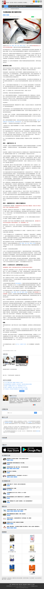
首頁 (3, 6)
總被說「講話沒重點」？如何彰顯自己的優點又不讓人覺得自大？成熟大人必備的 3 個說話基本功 (23, 526)
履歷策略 (8, 464)
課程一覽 (13, 6)
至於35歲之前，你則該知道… (12, 471)
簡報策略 (10, 489)
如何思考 (17, 468)
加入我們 (33, 584)
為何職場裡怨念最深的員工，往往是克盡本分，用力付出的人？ (17, 475)
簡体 (41, 6)
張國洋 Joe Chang (12, 16)
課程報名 (17, 6)
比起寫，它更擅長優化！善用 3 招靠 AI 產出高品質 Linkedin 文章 (15, 387)
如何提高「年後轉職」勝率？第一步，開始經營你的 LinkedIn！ (15, 385)
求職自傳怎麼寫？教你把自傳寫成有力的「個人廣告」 (16, 462)
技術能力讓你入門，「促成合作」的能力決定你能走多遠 (16, 484)
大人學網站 (30, 422)
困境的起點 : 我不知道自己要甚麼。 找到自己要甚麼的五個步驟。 (18, 458)
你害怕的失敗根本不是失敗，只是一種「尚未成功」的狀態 (17, 509)
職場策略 (8, 485)
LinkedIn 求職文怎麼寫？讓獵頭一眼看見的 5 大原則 (13, 382)
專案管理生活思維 (8, 422)
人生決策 (11, 468)
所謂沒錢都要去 (18, 283)
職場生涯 (8, 8)
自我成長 (11, 523)
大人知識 (5, 6)
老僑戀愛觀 (8, 515)
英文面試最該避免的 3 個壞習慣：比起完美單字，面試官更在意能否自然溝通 (18, 384)
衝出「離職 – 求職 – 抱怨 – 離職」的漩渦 (17, 45)
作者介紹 (10, 6)
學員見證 (24, 6)
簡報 (7, 489)
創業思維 (14, 468)
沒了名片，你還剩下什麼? (21, 344)
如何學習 (8, 519)
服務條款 (29, 584)
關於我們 (20, 6)
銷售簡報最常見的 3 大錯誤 (11, 488)
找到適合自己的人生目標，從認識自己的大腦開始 (15, 522)
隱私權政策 (25, 584)
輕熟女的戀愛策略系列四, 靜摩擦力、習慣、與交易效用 (16, 513)
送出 (35, 412)
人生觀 (8, 468)
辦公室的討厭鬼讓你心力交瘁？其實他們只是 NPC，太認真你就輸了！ (19, 496)
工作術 (11, 519)
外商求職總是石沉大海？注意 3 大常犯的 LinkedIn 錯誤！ (17, 492)
